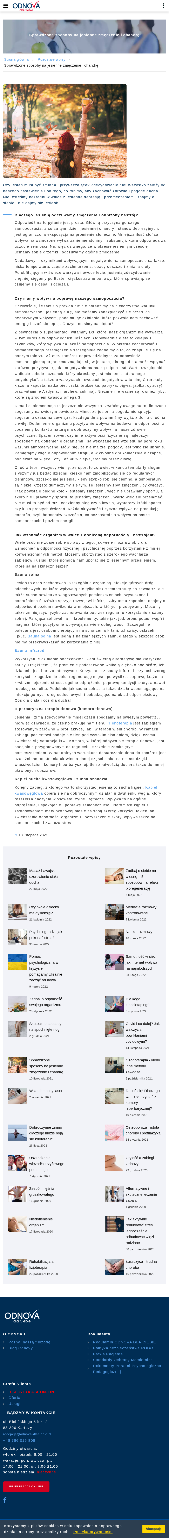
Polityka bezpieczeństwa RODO (123, 1348)
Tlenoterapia (120, 723)
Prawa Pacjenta (108, 1354)
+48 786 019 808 (19, 1440)
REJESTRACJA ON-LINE (32, 1392)
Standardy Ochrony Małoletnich (123, 1360)
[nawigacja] (6, 6)
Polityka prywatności (93, 1532)
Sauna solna (39, 636)
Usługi (14, 1404)
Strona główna (16, 59)
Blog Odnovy (20, 1348)
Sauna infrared (30, 651)
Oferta (14, 1398)
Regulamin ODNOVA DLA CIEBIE (124, 1342)
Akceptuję (154, 1529)
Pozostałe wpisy (51, 59)
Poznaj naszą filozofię (29, 1342)
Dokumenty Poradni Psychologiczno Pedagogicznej (127, 1369)
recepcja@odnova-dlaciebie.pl (27, 1434)
